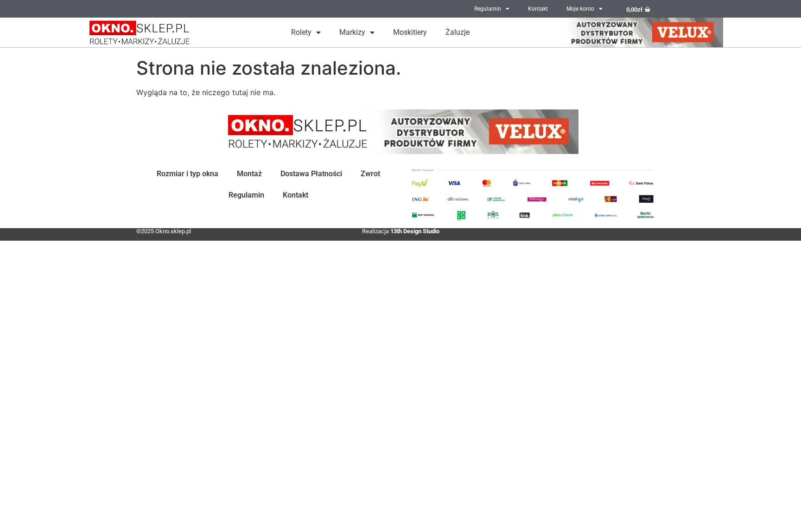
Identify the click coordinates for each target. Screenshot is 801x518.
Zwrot (370, 173)
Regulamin (487, 9)
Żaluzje (457, 32)
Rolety (301, 32)
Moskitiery (410, 32)
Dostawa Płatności (311, 173)
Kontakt (538, 9)
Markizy (352, 32)
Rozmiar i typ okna (187, 173)
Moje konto (580, 9)
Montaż (249, 173)
